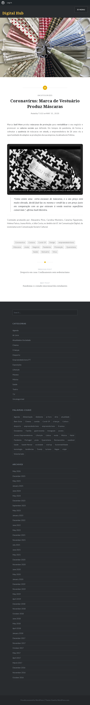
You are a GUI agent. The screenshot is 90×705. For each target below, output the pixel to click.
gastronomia (39, 431)
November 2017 (19, 643)
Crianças (16, 350)
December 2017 (19, 638)
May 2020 (17, 574)
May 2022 (17, 530)
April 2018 (17, 628)
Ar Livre (16, 335)
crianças (56, 421)
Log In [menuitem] (9, 3)
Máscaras (17, 247)
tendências (29, 449)
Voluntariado (19, 454)
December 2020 (19, 560)
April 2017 (17, 658)
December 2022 (19, 520)
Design (52, 242)
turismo (48, 449)
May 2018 (17, 623)
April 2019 (17, 599)
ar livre (49, 417)
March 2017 (17, 663)
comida (36, 421)
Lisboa (48, 435)
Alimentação (28, 417)
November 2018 (19, 609)
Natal (72, 435)
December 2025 (19, 476)
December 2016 (19, 668)
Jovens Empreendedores (23, 435)
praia (37, 440)
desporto (17, 426)
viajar (64, 449)
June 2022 (17, 525)
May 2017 (17, 653)
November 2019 (19, 589)
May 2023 (17, 510)
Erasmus (61, 426)
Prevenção (58, 247)
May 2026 (17, 471)
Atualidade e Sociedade (22, 340)
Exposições (17, 365)
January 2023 (18, 515)
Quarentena (71, 247)
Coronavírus (20, 242)
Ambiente (39, 417)
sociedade (39, 445)
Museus (16, 375)
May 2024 (17, 496)
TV (14, 394)
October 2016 (18, 677)
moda (26, 247)
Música (15, 379)
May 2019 (17, 594)
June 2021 (17, 550)
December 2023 (19, 501)
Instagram (51, 431)
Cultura (65, 421)
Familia (28, 431)
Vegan (56, 449)
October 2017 (18, 648)
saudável (71, 440)
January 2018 (18, 633)
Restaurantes (59, 440)
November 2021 (19, 540)
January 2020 (18, 579)
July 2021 (16, 545)
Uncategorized (45, 95)
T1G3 (40, 113)
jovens (61, 431)
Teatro (15, 389)
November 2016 (19, 672)
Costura (31, 242)
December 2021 (19, 535)
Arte (56, 417)
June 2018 (17, 618)
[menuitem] (3, 2)
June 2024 (17, 491)
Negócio (36, 247)
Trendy (39, 449)
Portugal (28, 440)
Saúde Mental (27, 445)
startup (49, 445)
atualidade (65, 417)
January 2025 (18, 486)
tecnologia (18, 449)
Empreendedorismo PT (22, 360)
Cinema (16, 345)
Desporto (16, 355)
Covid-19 (42, 242)
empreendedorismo (66, 242)
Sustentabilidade (61, 445)
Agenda (16, 330)
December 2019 (19, 584)
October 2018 (18, 614)
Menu (82, 10)
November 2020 (19, 564)
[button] (40, 186)
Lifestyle (16, 370)
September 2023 (19, 505)
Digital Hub (12, 13)
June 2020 (17, 569)
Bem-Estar (18, 421)
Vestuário (45, 252)
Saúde (35, 252)
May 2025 (17, 481)
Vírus (55, 252)
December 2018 (19, 604)
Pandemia (47, 247)
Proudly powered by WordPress (32, 700)
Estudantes (18, 431)
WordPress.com (63, 700)
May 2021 (17, 555)
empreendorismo (48, 426)
